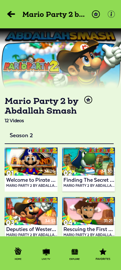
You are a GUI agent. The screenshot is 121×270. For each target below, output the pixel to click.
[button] (96, 14)
